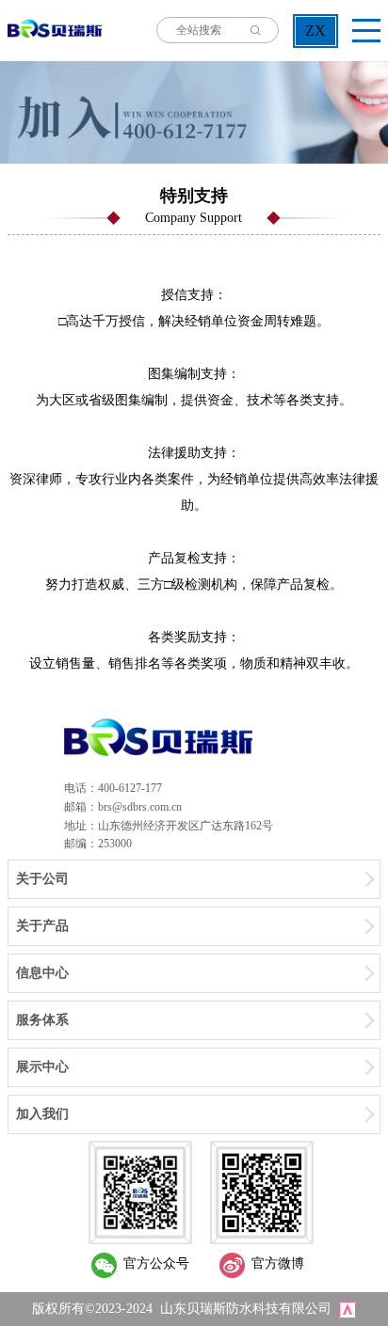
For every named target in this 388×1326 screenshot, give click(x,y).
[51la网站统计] (347, 1309)
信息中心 (42, 973)
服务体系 (42, 1020)
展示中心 (42, 1067)
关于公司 (42, 879)
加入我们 (42, 1114)
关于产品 (42, 926)
